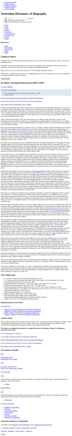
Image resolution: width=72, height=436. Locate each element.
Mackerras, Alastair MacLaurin (13, 309)
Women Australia (9, 7)
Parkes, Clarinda (9, 313)
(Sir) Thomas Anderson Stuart (60, 209)
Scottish (6, 384)
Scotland (14, 359)
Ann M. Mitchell (7, 87)
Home (6, 25)
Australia (20, 368)
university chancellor (10, 416)
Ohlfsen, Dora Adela (10, 311)
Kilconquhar (4, 359)
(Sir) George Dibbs (38, 171)
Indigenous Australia (10, 5)
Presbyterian (8, 400)
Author (6, 51)
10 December (5, 357)
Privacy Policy (20, 431)
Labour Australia (9, 9)
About (6, 27)
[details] (15, 350)
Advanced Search (9, 33)
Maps (6, 53)
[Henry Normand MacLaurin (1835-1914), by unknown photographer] (22, 98)
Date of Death (8, 49)
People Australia (9, 4)
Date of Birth (8, 47)
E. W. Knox (14, 178)
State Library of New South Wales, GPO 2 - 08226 (16, 104)
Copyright (4, 431)
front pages (9, 333)
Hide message (5, 78)
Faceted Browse (9, 35)
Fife (10, 359)
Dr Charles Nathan (26, 133)
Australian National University (43, 425)
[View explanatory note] (2, 376)
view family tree (5, 306)
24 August (4, 366)
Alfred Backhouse (58, 230)
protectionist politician (11, 411)
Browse (6, 37)
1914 (9, 366)
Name (6, 46)
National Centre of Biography (21, 425)
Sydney (3, 368)
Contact (6, 28)
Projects (6, 30)
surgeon (6, 414)
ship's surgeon (8, 412)
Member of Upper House (11, 407)
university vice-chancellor (12, 417)
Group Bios (7, 32)
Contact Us (28, 431)
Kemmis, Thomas (9, 314)
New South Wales (11, 368)
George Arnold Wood (47, 246)
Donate (6, 38)
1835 (10, 357)
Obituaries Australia (10, 2)
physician (7, 409)
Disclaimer (11, 431)
